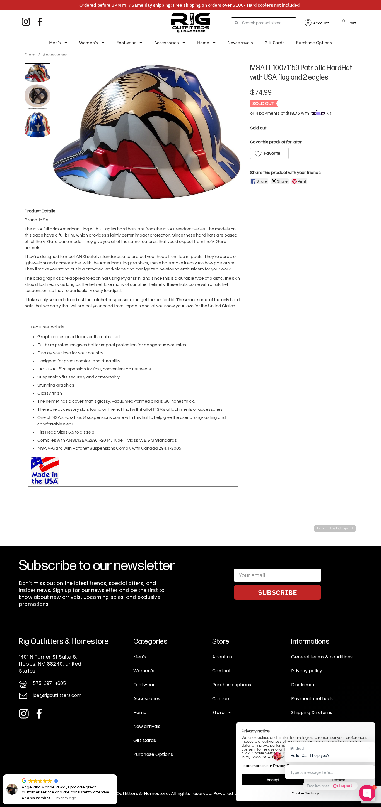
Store (30, 55)
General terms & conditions (322, 657)
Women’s (88, 42)
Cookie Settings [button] (306, 793)
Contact (221, 671)
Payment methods (312, 698)
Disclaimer (303, 684)
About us (222, 657)
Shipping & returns (311, 712)
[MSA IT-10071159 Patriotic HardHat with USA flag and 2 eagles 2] (37, 125)
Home (203, 42)
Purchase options (231, 684)
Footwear (126, 42)
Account (321, 23)
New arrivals (240, 42)
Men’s (55, 42)
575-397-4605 (49, 683)
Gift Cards (274, 42)
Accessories (166, 42)
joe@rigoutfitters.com (57, 695)
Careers (221, 698)
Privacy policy (306, 671)
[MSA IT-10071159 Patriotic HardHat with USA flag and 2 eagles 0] (37, 72)
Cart (352, 23)
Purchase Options (314, 42)
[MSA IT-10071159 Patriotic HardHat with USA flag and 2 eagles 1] (37, 97)
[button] (269, 153)
